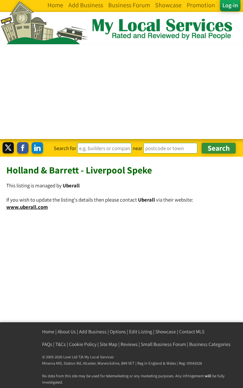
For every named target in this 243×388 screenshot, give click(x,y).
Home (48, 332)
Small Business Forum (163, 344)
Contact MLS (191, 332)
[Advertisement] (121, 91)
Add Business (93, 332)
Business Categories (210, 344)
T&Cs (60, 344)
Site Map (108, 344)
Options (118, 332)
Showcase (165, 332)
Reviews (129, 344)
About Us (67, 332)
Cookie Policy (83, 344)
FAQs (47, 344)
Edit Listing (140, 332)
